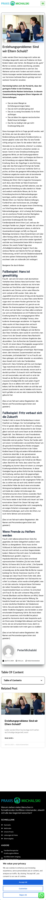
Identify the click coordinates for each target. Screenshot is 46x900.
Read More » (9, 738)
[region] (23, 880)
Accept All (23, 882)
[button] (43, 3)
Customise (23, 889)
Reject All (23, 895)
